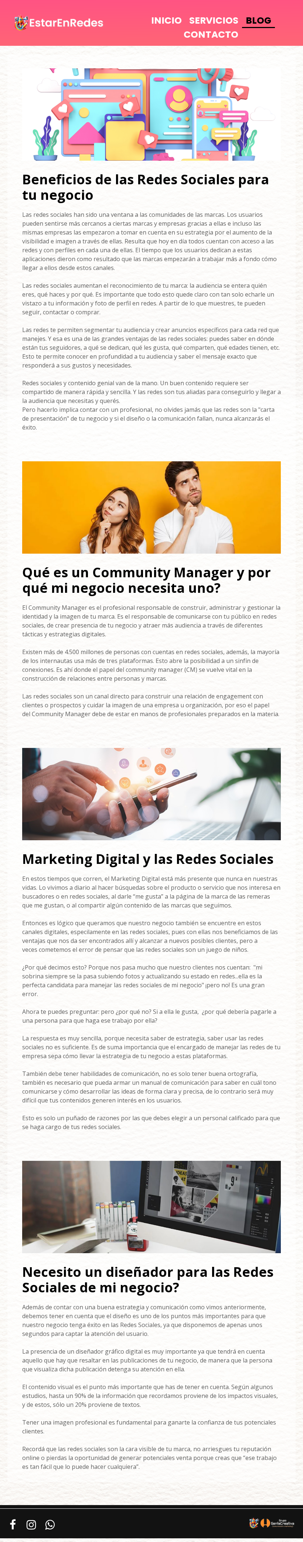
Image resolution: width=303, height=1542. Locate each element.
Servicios (213, 20)
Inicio (166, 20)
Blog (258, 20)
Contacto (211, 34)
